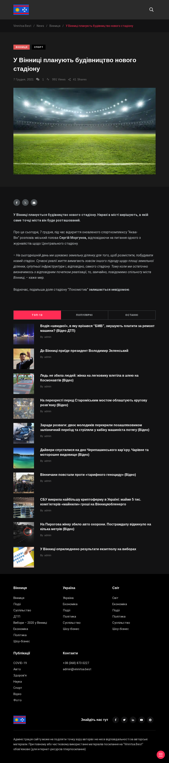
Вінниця (21, 47)
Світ (115, 598)
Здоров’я (20, 675)
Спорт (38, 47)
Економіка (20, 629)
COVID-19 (20, 663)
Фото (17, 700)
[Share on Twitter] (25, 202)
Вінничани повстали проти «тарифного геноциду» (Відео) (88, 474)
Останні (131, 315)
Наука (17, 681)
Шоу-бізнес (21, 641)
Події (17, 604)
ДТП (16, 616)
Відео (17, 694)
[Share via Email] (34, 202)
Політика (20, 635)
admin (47, 337)
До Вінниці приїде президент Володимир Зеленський (84, 350)
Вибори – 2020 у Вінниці (30, 623)
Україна (68, 598)
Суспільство (22, 610)
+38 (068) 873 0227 (76, 663)
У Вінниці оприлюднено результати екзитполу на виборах (88, 549)
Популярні (84, 315)
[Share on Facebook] (16, 202)
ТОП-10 (37, 315)
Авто (17, 669)
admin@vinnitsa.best (77, 669)
